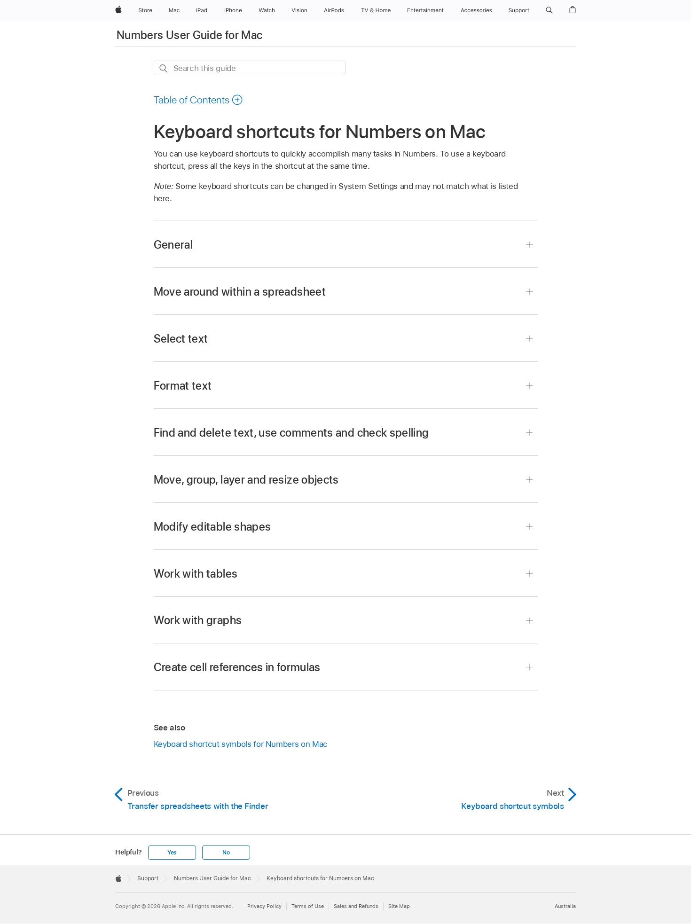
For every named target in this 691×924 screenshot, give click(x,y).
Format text (183, 385)
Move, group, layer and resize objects (246, 479)
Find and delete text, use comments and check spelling (291, 432)
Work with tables (196, 573)
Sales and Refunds (356, 906)
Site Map (399, 906)
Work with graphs (198, 620)
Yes (172, 852)
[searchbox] (250, 68)
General (173, 244)
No (226, 852)
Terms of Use (307, 906)
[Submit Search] (164, 68)
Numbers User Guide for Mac (189, 35)
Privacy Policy (264, 906)
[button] (549, 10)
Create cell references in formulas (237, 667)
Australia (565, 906)
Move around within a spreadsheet (240, 291)
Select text (181, 338)
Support (147, 878)
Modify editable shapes (212, 526)
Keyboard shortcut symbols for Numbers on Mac (241, 744)
